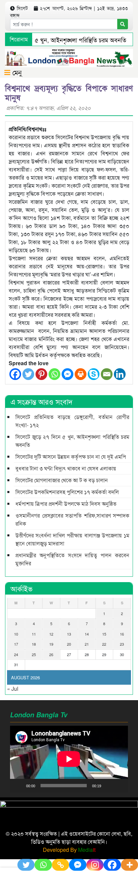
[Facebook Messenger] (67, 374)
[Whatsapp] (54, 374)
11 (34, 634)
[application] (69, 759)
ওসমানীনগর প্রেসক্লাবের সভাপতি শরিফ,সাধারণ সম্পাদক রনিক (72, 519)
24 (16, 654)
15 (104, 634)
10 (16, 634)
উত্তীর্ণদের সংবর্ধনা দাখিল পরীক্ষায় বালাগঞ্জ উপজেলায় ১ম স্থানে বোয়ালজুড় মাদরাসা (72, 539)
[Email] (107, 374)
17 (16, 644)
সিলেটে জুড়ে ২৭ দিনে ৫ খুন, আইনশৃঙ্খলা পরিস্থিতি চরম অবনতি (72, 441)
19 (51, 644)
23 (122, 644)
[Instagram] (95, 865)
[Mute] (108, 785)
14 (87, 634)
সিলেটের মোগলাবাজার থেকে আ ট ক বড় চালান (61, 480)
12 (51, 634)
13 (69, 634)
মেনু (16, 72)
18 (34, 644)
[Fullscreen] (119, 785)
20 (69, 644)
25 (34, 654)
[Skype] (93, 374)
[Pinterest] (41, 374)
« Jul (12, 688)
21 (87, 644)
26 (51, 654)
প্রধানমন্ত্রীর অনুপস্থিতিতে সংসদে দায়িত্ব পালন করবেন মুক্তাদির (72, 559)
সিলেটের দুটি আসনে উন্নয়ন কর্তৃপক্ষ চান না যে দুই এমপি (70, 456)
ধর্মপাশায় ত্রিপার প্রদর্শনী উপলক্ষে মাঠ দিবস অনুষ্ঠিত (66, 503)
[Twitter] (28, 374)
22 (104, 644)
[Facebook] (15, 374)
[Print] (80, 374)
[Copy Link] (60, 865)
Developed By (69, 850)
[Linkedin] (120, 374)
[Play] (18, 785)
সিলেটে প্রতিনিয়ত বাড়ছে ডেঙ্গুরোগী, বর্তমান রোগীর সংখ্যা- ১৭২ (72, 421)
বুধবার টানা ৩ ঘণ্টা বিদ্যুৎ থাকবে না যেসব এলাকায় (65, 468)
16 (122, 634)
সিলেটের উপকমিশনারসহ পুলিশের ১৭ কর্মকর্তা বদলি (67, 492)
